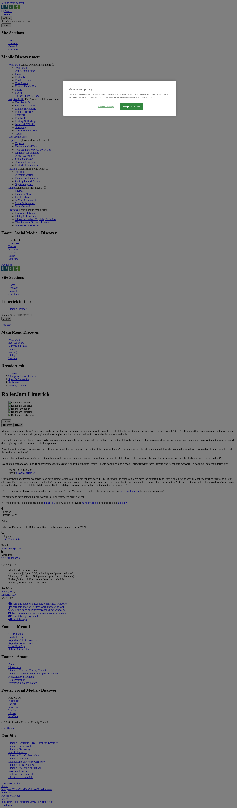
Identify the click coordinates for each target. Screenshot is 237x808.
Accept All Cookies (131, 107)
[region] (119, 98)
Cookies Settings (106, 106)
